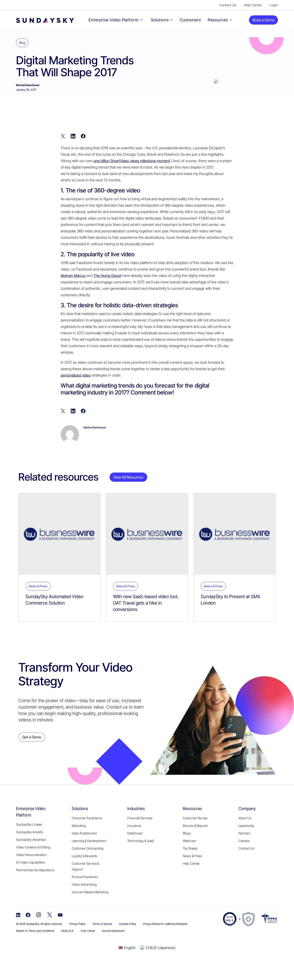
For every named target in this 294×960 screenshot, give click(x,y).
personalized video (76, 375)
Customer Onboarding (87, 848)
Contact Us (227, 5)
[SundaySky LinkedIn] (18, 914)
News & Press (192, 856)
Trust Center (88, 930)
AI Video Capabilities (30, 862)
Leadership (246, 826)
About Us (245, 818)
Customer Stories (195, 818)
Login (274, 5)
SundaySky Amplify (29, 832)
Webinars (189, 841)
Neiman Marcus (73, 275)
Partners (244, 833)
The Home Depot (107, 275)
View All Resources (128, 477)
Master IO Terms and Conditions (35, 930)
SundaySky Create (29, 824)
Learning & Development (89, 841)
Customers (190, 19)
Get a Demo (31, 737)
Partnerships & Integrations (35, 870)
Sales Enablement (84, 833)
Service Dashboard (113, 930)
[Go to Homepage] (39, 20)
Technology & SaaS (140, 841)
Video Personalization (31, 855)
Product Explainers (85, 877)
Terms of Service (102, 924)
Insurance (134, 826)
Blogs (187, 833)
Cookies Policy (127, 924)
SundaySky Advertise (31, 840)
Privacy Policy (77, 924)
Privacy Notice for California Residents (165, 924)
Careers (244, 841)
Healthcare (134, 833)
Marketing (79, 826)
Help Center (253, 5)
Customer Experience (87, 818)
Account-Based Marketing (90, 892)
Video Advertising (84, 884)
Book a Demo (263, 20)
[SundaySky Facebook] (28, 914)
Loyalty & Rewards (84, 856)
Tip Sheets (190, 848)
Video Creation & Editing (33, 847)
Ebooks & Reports (195, 826)
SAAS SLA (67, 930)
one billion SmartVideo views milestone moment (131, 160)
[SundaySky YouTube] (60, 914)
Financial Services (140, 818)
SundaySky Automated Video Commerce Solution (54, 600)
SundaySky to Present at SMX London (230, 600)
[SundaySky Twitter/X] (49, 915)
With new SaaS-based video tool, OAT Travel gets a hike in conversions (145, 603)
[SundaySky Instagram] (38, 915)
